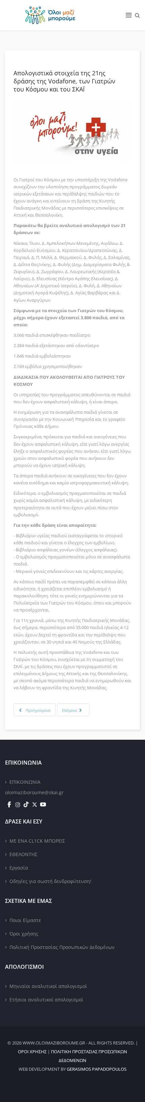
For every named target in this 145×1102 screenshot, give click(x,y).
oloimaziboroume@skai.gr (34, 792)
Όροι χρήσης (23, 933)
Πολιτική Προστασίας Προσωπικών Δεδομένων (62, 947)
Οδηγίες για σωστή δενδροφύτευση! (50, 881)
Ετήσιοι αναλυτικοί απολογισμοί (46, 999)
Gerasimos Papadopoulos (96, 1069)
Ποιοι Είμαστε (25, 920)
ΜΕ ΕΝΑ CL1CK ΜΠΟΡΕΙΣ (37, 841)
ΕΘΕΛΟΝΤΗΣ (23, 854)
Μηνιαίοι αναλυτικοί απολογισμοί (48, 986)
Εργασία (18, 868)
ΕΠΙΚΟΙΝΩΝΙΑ (24, 782)
